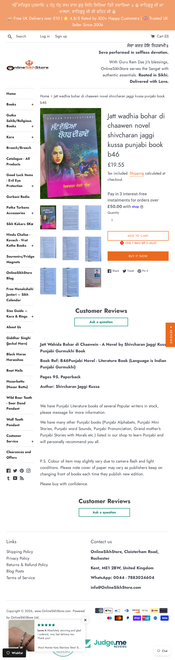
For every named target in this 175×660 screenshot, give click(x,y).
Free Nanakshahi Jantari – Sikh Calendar (19, 294)
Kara (20, 137)
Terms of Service (20, 578)
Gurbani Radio (17, 196)
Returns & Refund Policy (27, 565)
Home (11, 93)
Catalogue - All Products (18, 161)
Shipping (137, 173)
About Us (13, 327)
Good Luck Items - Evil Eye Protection (20, 180)
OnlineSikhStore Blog (19, 275)
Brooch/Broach (18, 147)
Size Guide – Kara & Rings (20, 313)
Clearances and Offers (18, 454)
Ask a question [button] (101, 321)
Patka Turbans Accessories (20, 210)
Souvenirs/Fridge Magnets (20, 259)
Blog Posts (15, 571)
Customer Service (20, 438)
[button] (85, 620)
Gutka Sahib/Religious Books (20, 121)
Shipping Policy (19, 552)
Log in (45, 36)
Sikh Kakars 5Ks (20, 223)
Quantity (113, 212)
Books (20, 104)
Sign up (61, 36)
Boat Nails (14, 370)
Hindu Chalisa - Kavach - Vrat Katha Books (20, 240)
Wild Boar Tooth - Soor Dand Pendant (19, 403)
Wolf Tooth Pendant (14, 422)
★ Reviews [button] (171, 335)
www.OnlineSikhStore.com (53, 611)
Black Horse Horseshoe (16, 357)
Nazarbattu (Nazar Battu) (17, 384)
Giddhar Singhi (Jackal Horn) (18, 340)
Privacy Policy (17, 558)
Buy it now (138, 256)
